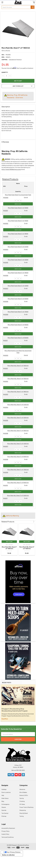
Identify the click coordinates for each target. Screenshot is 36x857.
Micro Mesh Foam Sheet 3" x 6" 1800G (18, 233)
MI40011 (5, 340)
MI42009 (5, 472)
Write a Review (6, 50)
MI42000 (5, 355)
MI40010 (5, 327)
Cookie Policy (5, 834)
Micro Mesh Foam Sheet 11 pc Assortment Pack (18, 194)
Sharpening (23, 810)
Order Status (5, 798)
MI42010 (5, 485)
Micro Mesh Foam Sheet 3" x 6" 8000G (18, 324)
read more (5, 719)
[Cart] (34, 2)
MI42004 (5, 407)
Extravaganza (5, 804)
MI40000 (5, 197)
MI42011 (5, 498)
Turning (22, 816)
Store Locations (6, 792)
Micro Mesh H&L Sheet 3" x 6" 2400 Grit (18, 404)
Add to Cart (18, 204)
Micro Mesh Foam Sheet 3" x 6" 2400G (18, 246)
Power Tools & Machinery (26, 807)
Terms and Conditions (8, 837)
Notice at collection (8, 855)
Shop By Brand (24, 813)
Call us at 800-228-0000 (18, 770)
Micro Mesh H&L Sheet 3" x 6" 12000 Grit (18, 495)
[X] (26, 774)
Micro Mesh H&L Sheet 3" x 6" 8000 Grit (18, 482)
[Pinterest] (19, 774)
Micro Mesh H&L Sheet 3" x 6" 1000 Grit (18, 365)
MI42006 (5, 433)
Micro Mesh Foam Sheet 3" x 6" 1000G (18, 207)
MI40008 (5, 301)
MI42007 (5, 446)
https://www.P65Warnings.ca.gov (11, 169)
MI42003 (5, 394)
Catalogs (4, 789)
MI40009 (5, 314)
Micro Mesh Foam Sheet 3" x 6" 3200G (18, 259)
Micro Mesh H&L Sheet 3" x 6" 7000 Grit (18, 469)
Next (33, 522)
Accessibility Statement (8, 828)
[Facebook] (12, 774)
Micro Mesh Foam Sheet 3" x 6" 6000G (18, 298)
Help (3, 795)
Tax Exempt (5, 813)
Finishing (22, 801)
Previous (31, 522)
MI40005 (5, 262)
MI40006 (5, 275)
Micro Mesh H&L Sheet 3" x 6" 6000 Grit (18, 456)
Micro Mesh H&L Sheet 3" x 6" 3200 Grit (18, 417)
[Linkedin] (23, 774)
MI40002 (5, 223)
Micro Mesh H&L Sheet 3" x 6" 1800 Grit (18, 391)
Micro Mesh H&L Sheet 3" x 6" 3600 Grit (18, 430)
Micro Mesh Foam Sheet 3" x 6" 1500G (18, 220)
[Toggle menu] (2, 2)
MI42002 (5, 381)
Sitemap (4, 816)
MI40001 (5, 210)
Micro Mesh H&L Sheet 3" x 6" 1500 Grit (18, 378)
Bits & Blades (23, 792)
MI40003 (5, 236)
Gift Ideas (22, 804)
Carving (22, 798)
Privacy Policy (5, 831)
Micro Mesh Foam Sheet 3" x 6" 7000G (18, 311)
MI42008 (5, 459)
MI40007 (5, 288)
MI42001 (5, 368)
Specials (4, 810)
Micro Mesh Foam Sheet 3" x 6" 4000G (18, 285)
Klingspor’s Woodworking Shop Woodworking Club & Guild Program (15, 710)
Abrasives (22, 789)
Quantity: (5, 72)
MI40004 (5, 249)
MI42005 (5, 420)
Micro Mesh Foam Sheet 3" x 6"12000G (18, 337)
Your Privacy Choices (13, 852)
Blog (3, 801)
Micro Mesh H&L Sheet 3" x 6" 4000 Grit (18, 443)
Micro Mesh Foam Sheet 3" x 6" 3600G (18, 272)
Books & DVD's (24, 795)
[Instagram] (9, 774)
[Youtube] (16, 774)
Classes (4, 807)
